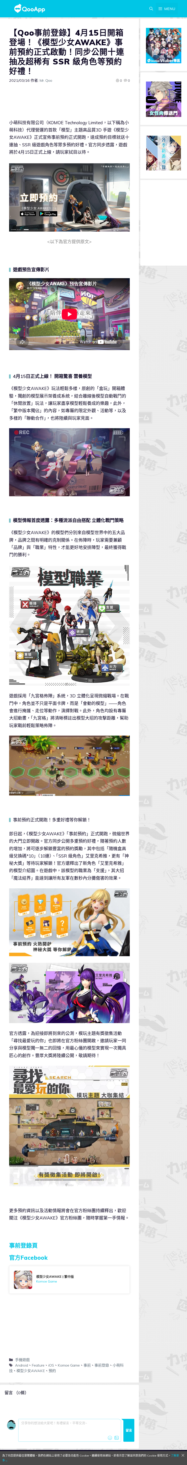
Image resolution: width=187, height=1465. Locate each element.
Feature (38, 1365)
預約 (52, 1370)
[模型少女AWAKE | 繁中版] (69, 1279)
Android (21, 1365)
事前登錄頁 (23, 1245)
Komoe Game (69, 1365)
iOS (51, 1365)
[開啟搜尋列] (151, 9)
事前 (87, 1365)
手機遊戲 (22, 1359)
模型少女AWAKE (30, 1370)
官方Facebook (28, 1257)
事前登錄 (101, 1365)
